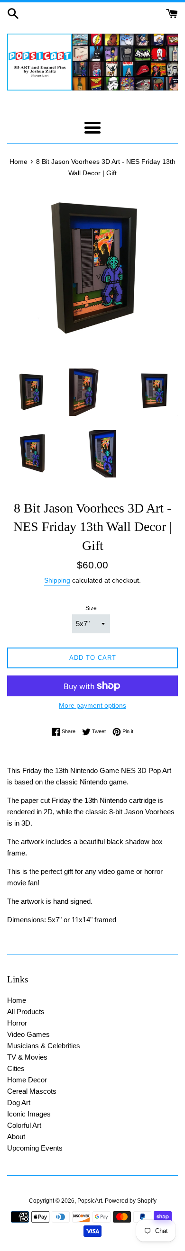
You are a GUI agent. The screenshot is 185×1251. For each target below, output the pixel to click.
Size (91, 608)
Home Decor (27, 1080)
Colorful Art (24, 1125)
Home (16, 1000)
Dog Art (18, 1102)
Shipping (57, 580)
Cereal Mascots (31, 1091)
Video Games (28, 1034)
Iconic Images (29, 1114)
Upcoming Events (35, 1148)
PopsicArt (89, 1200)
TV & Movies (27, 1057)
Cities (16, 1068)
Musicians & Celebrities (43, 1046)
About (16, 1137)
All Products (26, 1012)
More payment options (92, 705)
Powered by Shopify (131, 1200)
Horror (17, 1023)
